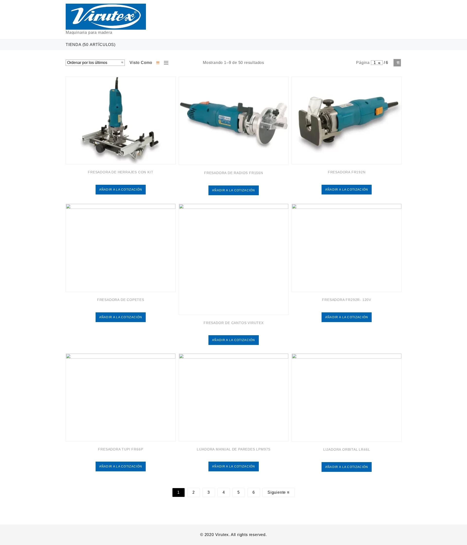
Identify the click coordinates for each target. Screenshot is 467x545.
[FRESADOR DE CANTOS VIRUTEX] (233, 259)
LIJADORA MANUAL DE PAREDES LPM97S (233, 449)
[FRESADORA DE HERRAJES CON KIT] (120, 120)
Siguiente (397, 63)
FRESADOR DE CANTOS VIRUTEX (234, 323)
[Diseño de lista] (165, 63)
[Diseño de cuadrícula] (158, 63)
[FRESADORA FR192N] (346, 120)
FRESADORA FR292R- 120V (346, 300)
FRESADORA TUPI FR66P (120, 449)
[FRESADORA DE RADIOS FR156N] (233, 121)
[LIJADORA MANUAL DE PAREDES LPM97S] (233, 397)
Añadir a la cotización (120, 189)
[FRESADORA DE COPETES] (120, 248)
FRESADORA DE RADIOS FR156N (233, 173)
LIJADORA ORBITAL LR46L (346, 449)
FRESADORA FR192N (347, 172)
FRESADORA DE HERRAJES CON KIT (120, 172)
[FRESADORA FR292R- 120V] (346, 248)
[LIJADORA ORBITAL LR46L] (346, 397)
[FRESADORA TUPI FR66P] (120, 397)
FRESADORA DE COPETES (120, 300)
